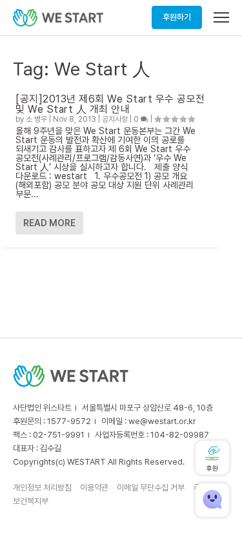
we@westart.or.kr (162, 421)
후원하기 (177, 17)
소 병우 (36, 119)
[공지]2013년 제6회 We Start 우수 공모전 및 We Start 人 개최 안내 (110, 104)
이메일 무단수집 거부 (151, 487)
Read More (49, 223)
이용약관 (94, 487)
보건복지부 (30, 501)
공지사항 (115, 119)
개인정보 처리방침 (42, 487)
